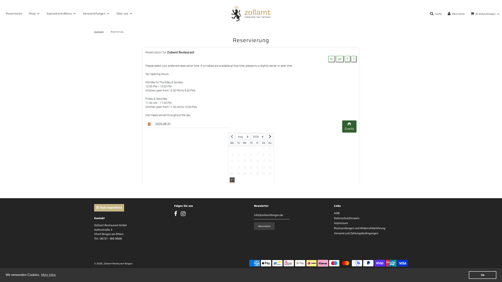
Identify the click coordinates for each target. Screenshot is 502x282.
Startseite (99, 31)
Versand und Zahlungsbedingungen (356, 233)
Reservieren (14, 13)
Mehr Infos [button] (48, 275)
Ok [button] (483, 275)
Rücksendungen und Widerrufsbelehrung (359, 228)
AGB (337, 213)
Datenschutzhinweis (346, 218)
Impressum (341, 223)
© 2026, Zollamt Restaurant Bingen (113, 263)
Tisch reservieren (110, 207)
